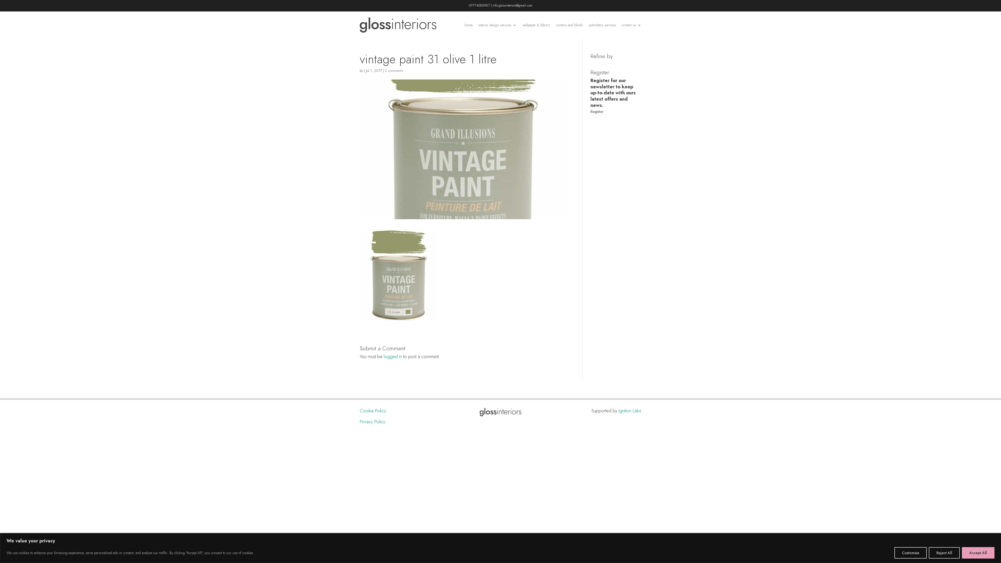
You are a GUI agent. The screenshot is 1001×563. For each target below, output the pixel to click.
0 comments (394, 70)
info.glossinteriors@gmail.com (512, 5)
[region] (500, 548)
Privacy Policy (372, 421)
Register (596, 111)
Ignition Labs (630, 410)
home (469, 25)
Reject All (944, 552)
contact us (629, 25)
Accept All (978, 552)
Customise (910, 552)
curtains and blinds (569, 25)
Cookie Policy (373, 410)
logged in (393, 356)
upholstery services (602, 25)
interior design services (494, 25)
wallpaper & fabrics (536, 25)
